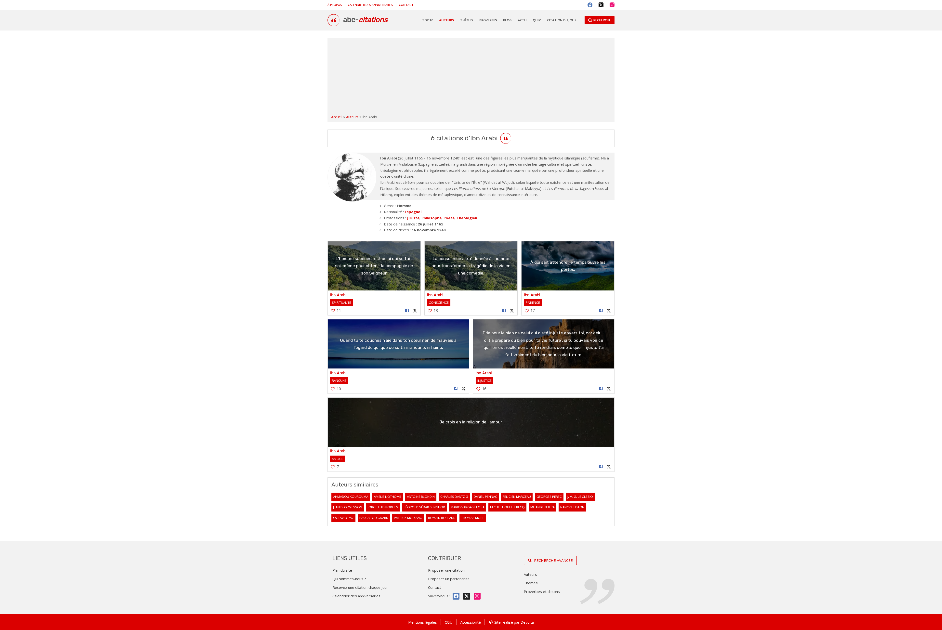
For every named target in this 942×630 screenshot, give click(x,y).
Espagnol (413, 211)
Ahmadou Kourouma (350, 496)
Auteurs (352, 117)
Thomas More (472, 517)
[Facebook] (590, 4)
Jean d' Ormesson (347, 507)
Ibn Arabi (338, 295)
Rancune (339, 380)
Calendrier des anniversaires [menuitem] (370, 5)
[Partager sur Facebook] (407, 311)
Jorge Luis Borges (383, 507)
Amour (337, 459)
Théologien (467, 217)
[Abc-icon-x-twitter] (466, 596)
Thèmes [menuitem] (466, 20)
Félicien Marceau (517, 496)
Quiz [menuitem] (537, 20)
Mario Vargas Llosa (467, 507)
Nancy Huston (572, 507)
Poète (449, 217)
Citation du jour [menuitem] (561, 20)
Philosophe (431, 217)
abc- (365, 19)
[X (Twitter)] (601, 4)
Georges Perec (549, 496)
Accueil (336, 117)
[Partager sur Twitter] (415, 311)
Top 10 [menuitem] (427, 20)
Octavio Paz (343, 517)
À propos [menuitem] (334, 5)
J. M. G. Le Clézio (580, 496)
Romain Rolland (442, 517)
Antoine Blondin (421, 496)
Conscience (439, 302)
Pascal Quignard (373, 517)
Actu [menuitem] (522, 20)
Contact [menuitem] (406, 5)
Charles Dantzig (454, 496)
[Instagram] (612, 4)
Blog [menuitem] (507, 20)
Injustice (484, 380)
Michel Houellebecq (507, 507)
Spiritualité (341, 302)
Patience (533, 302)
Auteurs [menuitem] (446, 20)
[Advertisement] (471, 77)
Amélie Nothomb (387, 496)
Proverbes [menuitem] (488, 20)
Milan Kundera (542, 507)
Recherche (602, 20)
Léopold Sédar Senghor (424, 507)
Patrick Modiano (408, 517)
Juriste (413, 217)
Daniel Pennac (485, 496)
